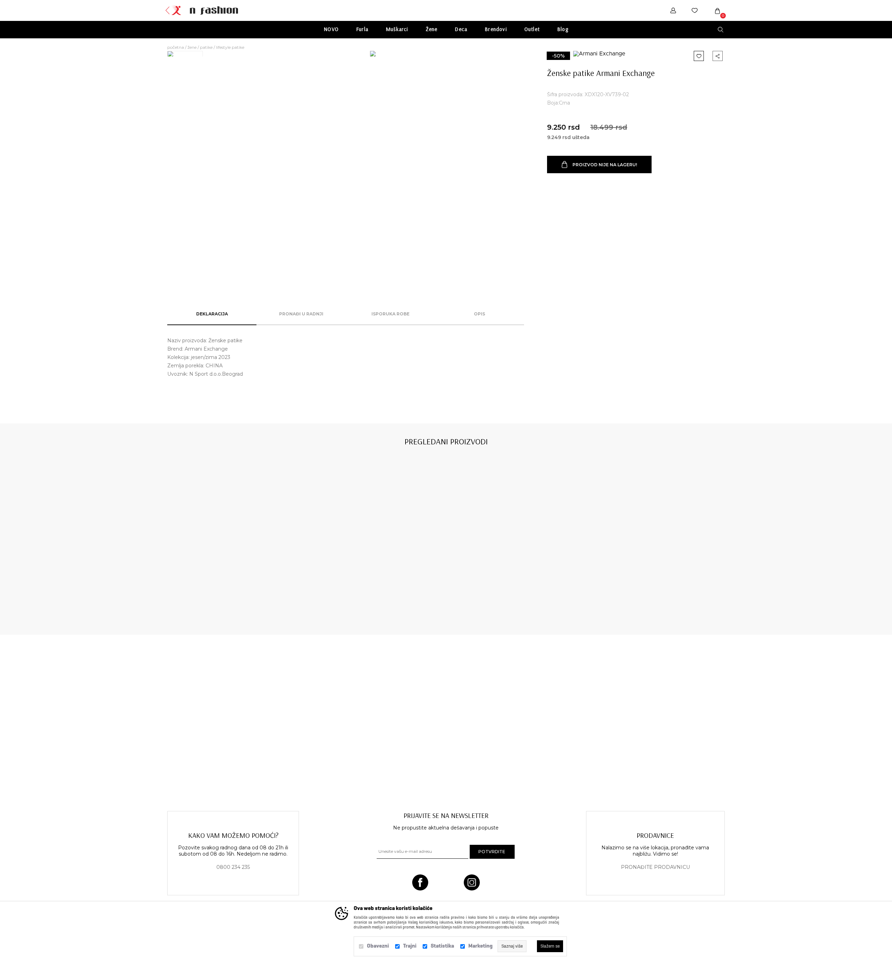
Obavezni (378, 945)
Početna (175, 47)
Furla (362, 29)
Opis (479, 313)
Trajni (409, 945)
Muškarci (397, 29)
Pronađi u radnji (301, 313)
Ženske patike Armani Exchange (222, 592)
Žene (432, 29)
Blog (562, 29)
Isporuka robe (390, 313)
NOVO (331, 29)
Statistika (442, 945)
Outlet (532, 29)
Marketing (480, 945)
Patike (206, 47)
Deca (461, 29)
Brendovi (496, 29)
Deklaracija (212, 313)
